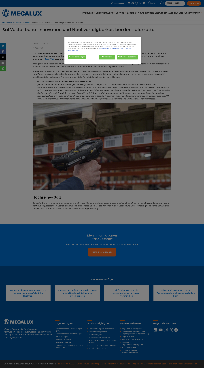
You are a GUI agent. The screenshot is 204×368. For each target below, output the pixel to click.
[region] (102, 50)
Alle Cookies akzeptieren (127, 57)
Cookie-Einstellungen (77, 57)
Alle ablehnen (107, 57)
